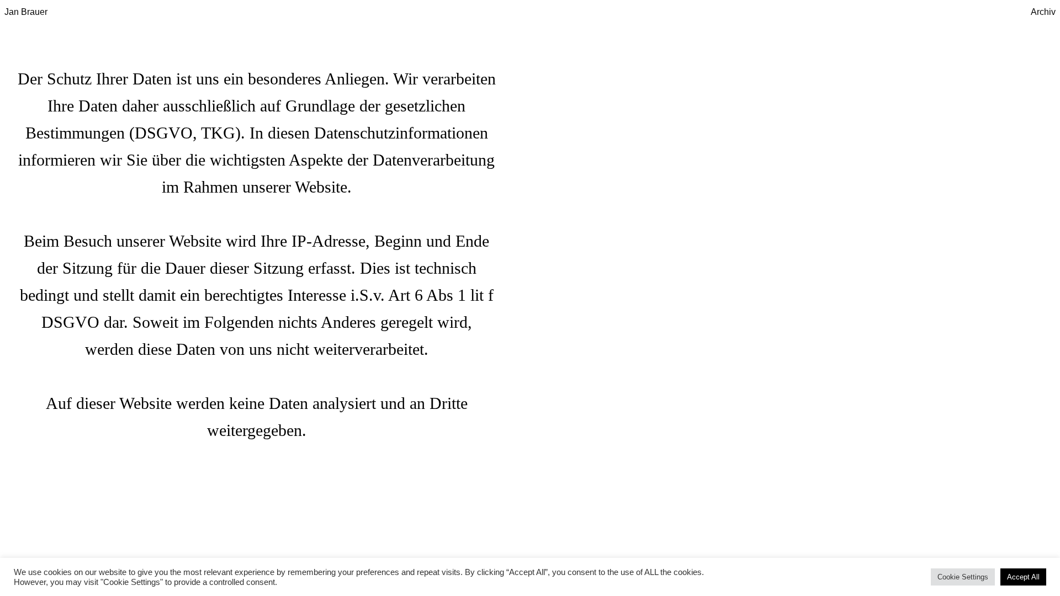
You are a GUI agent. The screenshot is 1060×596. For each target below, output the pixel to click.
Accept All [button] (1023, 577)
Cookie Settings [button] (962, 577)
